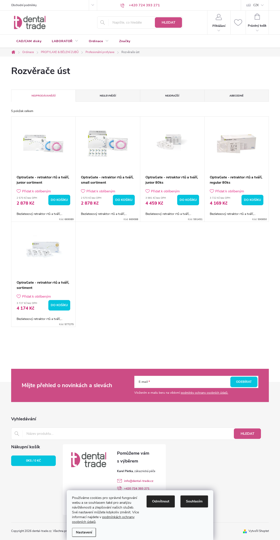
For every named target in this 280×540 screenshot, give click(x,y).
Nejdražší (172, 95)
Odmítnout (160, 501)
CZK (256, 5)
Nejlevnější (108, 95)
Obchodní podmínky (24, 5)
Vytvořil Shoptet (258, 531)
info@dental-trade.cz (138, 481)
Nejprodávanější (44, 95)
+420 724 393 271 (136, 489)
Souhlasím (194, 501)
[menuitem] (29, 41)
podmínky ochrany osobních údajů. (204, 393)
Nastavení (84, 532)
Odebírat (244, 382)
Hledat (168, 22)
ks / (33, 461)
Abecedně (236, 95)
